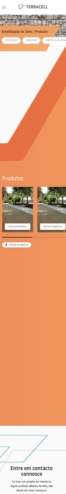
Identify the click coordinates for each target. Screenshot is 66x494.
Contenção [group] (11, 40)
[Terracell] (33, 7)
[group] (17, 209)
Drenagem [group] (31, 40)
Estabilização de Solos (17, 32)
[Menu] (4, 7)
